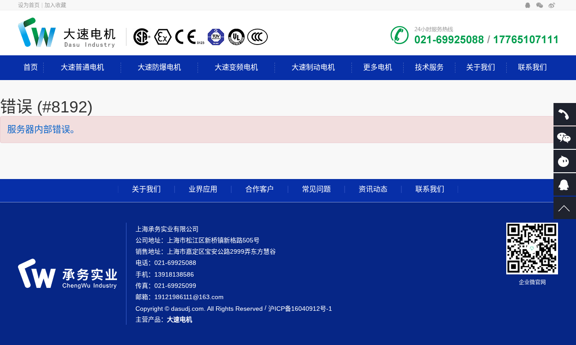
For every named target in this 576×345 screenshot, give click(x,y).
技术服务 (429, 67)
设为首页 (29, 5)
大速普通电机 (82, 67)
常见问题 (316, 189)
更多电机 (377, 67)
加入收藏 (55, 5)
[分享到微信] (540, 5)
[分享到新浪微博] (552, 5)
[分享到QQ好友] (527, 5)
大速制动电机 (313, 67)
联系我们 (532, 67)
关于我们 (480, 67)
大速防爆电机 (159, 67)
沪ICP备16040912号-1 (300, 308)
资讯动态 (373, 189)
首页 (30, 67)
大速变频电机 (236, 67)
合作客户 (259, 189)
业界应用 (203, 189)
